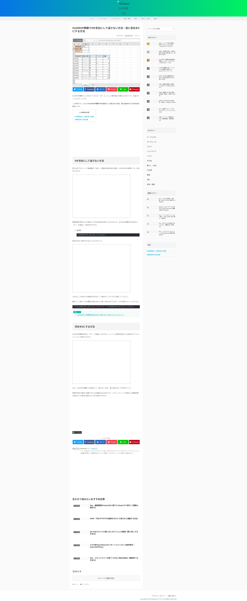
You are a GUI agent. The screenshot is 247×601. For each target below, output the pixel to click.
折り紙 (149, 160)
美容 (148, 175)
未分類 (149, 170)
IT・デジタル (77, 432)
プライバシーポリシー (159, 596)
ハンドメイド (151, 151)
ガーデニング (151, 142)
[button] (174, 28)
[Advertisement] (106, 137)
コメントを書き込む (106, 578)
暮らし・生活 (151, 165)
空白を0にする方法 (81, 119)
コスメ (149, 146)
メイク (149, 156)
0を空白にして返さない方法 (84, 116)
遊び (148, 179)
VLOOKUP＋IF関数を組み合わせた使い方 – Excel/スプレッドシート (100, 315)
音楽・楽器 (151, 184)
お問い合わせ (172, 596)
